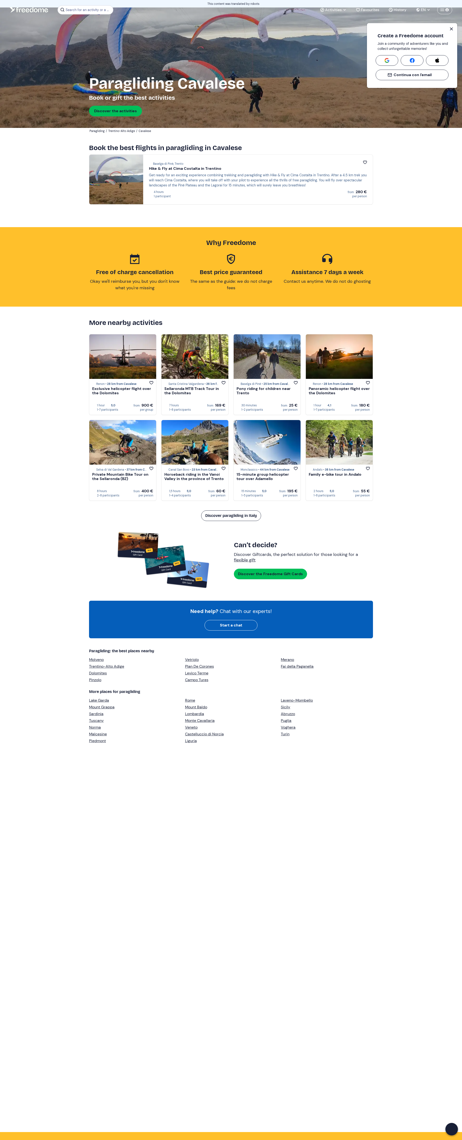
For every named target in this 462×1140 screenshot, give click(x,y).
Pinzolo (95, 679)
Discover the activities (115, 110)
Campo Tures (196, 679)
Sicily (285, 707)
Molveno (96, 659)
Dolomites (98, 673)
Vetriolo (192, 659)
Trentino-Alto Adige (106, 666)
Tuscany (96, 720)
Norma (95, 727)
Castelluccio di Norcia (204, 734)
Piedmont (97, 740)
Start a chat (231, 625)
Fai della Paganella (297, 666)
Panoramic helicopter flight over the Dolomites (339, 390)
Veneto (191, 727)
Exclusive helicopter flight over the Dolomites (121, 390)
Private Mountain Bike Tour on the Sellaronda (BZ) (120, 476)
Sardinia (96, 713)
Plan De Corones (199, 666)
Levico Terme (196, 673)
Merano (287, 659)
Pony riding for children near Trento (264, 390)
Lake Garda (99, 700)
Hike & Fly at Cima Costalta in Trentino (185, 168)
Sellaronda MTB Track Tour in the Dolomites (191, 390)
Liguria (191, 740)
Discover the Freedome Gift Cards (270, 573)
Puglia (286, 720)
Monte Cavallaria (200, 720)
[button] (451, 1129)
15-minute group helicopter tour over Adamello (263, 476)
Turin (285, 734)
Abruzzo (288, 713)
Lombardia (194, 713)
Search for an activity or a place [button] (89, 10)
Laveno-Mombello (297, 700)
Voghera (288, 727)
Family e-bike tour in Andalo (335, 474)
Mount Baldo (196, 707)
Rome (190, 700)
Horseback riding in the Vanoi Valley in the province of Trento (194, 476)
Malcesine (98, 734)
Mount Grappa (102, 707)
